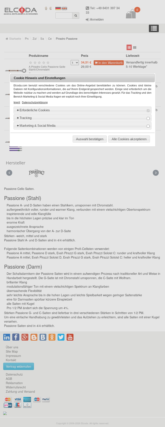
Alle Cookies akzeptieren (129, 139)
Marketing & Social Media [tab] (37, 125)
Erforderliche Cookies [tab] (35, 110)
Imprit (17, 102)
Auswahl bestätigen (89, 139)
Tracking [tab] (26, 118)
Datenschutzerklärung (35, 102)
